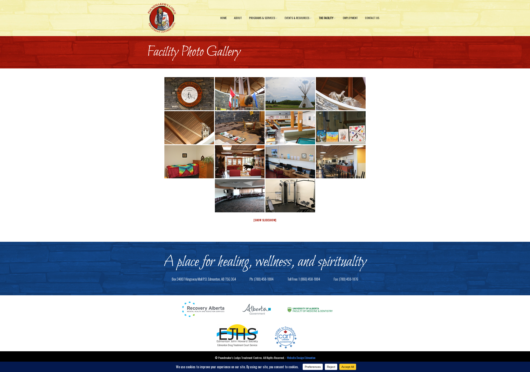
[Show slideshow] (265, 220)
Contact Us (372, 18)
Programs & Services (262, 18)
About (238, 18)
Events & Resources (297, 18)
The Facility (326, 18)
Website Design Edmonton (301, 357)
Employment (350, 18)
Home (223, 18)
